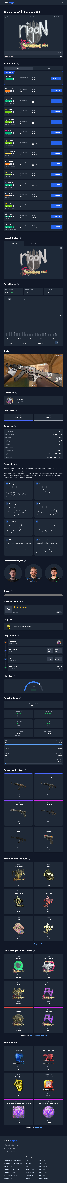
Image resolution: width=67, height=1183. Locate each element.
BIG (60, 437)
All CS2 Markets (43, 1175)
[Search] (59, 2)
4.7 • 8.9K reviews (10, 81)
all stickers (38, 1127)
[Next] (60, 371)
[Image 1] (32, 385)
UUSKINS (10, 203)
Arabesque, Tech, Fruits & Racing (13, 1163)
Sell (48, 68)
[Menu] (62, 2)
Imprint (28, 1178)
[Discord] (5, 1148)
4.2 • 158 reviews (9, 208)
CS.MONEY (11, 76)
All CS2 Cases (43, 1166)
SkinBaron (11, 214)
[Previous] (6, 371)
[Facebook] (11, 1148)
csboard (10, 182)
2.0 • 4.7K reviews (10, 197)
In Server (34, 17)
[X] (8, 1148)
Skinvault (10, 172)
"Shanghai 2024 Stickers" (54, 457)
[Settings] (56, 2)
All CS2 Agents (43, 1172)
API (27, 1160)
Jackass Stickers (8, 1166)
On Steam (59, 17)
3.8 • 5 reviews (9, 145)
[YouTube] (15, 1148)
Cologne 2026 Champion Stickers (13, 1169)
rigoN (60, 441)
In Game (9, 17)
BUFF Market (12, 99)
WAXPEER (11, 161)
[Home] (9, 2)
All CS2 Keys (42, 1169)
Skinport (10, 224)
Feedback (29, 1163)
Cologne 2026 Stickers (10, 1172)
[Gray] (33, 595)
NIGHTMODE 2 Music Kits (11, 1175)
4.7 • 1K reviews (9, 103)
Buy (18, 68)
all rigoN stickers (38, 944)
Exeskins (10, 109)
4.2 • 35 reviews (9, 114)
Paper (60, 444)
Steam (10, 193)
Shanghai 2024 (57, 434)
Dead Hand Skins (8, 1178)
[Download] (6, 385)
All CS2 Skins (42, 1160)
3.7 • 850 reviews (10, 156)
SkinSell (10, 141)
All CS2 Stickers (43, 1163)
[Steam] (18, 1148)
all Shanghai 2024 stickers (38, 1036)
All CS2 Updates (43, 1178)
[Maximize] (61, 248)
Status (27, 1166)
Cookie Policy (30, 1175)
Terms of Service (30, 1169)
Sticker (60, 431)
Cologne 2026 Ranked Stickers (12, 1160)
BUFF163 (10, 88)
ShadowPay (11, 151)
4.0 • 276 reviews (10, 124)
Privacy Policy (30, 1172)
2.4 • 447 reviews (10, 166)
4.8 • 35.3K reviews (10, 229)
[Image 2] (35, 385)
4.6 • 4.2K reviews (10, 218)
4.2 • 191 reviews (9, 176)
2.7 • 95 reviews (9, 93)
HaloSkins (11, 120)
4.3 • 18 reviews (9, 187)
